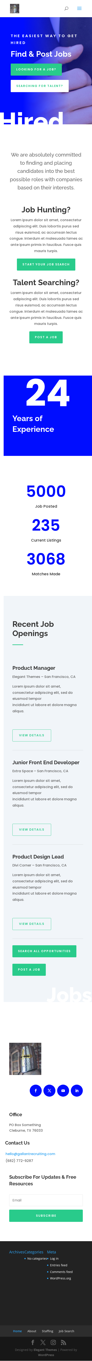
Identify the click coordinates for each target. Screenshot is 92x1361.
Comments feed (61, 1272)
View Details (32, 735)
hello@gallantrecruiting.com (30, 1153)
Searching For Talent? (39, 86)
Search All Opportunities (44, 951)
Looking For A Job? (36, 69)
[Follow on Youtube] (63, 1091)
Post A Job (46, 337)
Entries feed (58, 1265)
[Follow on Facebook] (36, 1091)
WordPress (46, 1355)
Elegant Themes (45, 1350)
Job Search (66, 1331)
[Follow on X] (49, 1091)
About (31, 1331)
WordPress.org (60, 1278)
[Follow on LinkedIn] (77, 1091)
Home (17, 1331)
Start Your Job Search (46, 264)
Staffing (47, 1331)
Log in (54, 1258)
